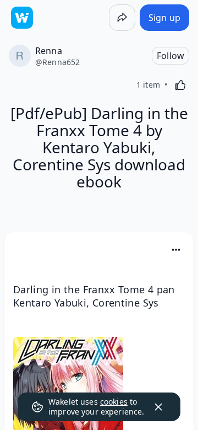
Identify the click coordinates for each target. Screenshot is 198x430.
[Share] (122, 17)
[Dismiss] (158, 407)
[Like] (180, 85)
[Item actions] (176, 250)
